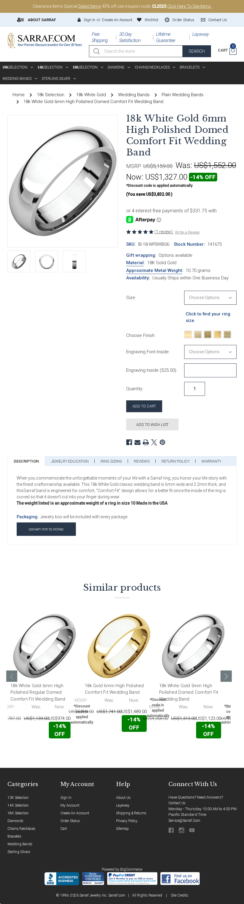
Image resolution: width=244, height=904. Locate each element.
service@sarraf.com (184, 821)
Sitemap (122, 829)
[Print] (146, 442)
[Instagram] (182, 830)
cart (63, 829)
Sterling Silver (56, 79)
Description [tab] (26, 461)
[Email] (137, 442)
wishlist (151, 20)
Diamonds (15, 821)
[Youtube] (192, 830)
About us (123, 798)
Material (135, 262)
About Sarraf (41, 20)
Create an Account (117, 20)
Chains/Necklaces (152, 67)
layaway (122, 805)
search (197, 51)
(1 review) (163, 231)
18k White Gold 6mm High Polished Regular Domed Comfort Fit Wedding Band (37, 692)
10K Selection (18, 798)
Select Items (89, 6)
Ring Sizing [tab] (111, 461)
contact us (217, 20)
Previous (12, 676)
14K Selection (18, 805)
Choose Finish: (140, 335)
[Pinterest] (162, 442)
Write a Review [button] (187, 232)
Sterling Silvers (18, 852)
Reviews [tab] (142, 461)
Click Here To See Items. (189, 6)
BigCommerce (131, 869)
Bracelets (189, 67)
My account (69, 805)
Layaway (200, 34)
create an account (74, 813)
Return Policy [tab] (176, 461)
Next (226, 676)
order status (183, 20)
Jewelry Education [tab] (70, 461)
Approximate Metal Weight (154, 270)
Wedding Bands (17, 79)
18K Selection (18, 813)
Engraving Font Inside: (148, 351)
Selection (14, 67)
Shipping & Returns (131, 813)
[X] (154, 442)
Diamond (116, 67)
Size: (131, 297)
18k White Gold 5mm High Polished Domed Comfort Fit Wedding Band (188, 692)
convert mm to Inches (46, 529)
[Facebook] (129, 442)
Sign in (89, 20)
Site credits (179, 895)
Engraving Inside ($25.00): (151, 370)
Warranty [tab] (211, 461)
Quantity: (134, 388)
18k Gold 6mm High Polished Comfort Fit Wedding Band (114, 689)
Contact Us (177, 803)
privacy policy (126, 821)
